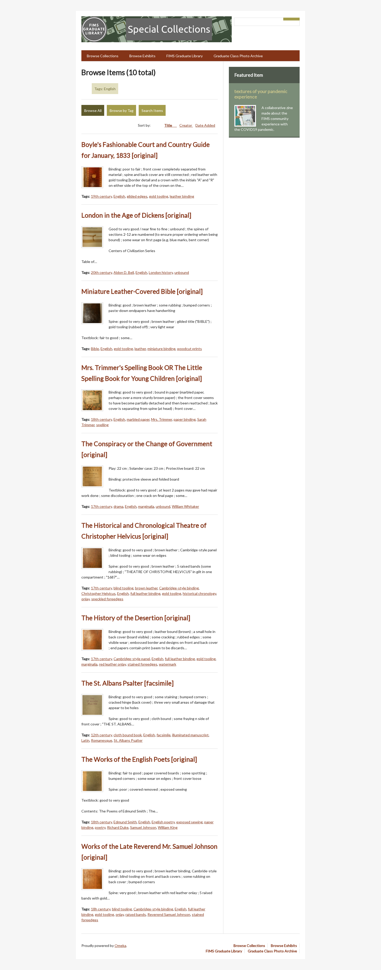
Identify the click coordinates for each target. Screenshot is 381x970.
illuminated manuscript (190, 735)
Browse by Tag (121, 110)
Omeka (120, 945)
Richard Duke (118, 827)
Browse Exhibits (142, 56)
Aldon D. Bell (124, 272)
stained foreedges (142, 664)
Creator (186, 125)
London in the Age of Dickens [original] (136, 215)
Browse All (93, 110)
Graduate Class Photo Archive (238, 56)
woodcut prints (189, 348)
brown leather (146, 588)
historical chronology (199, 593)
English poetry (163, 822)
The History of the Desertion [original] (135, 618)
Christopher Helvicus (98, 593)
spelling (102, 425)
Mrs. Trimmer (161, 419)
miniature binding (161, 348)
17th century (101, 506)
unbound (181, 272)
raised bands (135, 914)
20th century (101, 272)
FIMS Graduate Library (184, 56)
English (119, 196)
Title (168, 125)
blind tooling (123, 588)
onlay (85, 599)
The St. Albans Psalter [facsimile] (127, 683)
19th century (101, 196)
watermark (167, 664)
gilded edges (137, 196)
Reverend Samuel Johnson (168, 914)
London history (161, 272)
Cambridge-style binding (179, 588)
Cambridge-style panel (132, 659)
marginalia (146, 506)
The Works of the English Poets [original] (139, 759)
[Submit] (296, 19)
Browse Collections (102, 56)
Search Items (152, 110)
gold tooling (158, 196)
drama (118, 506)
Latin (85, 740)
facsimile (164, 735)
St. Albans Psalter (128, 740)
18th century (101, 419)
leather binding (182, 196)
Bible (95, 348)
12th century (101, 735)
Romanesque (101, 740)
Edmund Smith (125, 822)
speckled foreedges (107, 599)
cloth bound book (128, 735)
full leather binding (145, 593)
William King (168, 827)
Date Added (205, 125)
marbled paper (138, 419)
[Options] (287, 19)
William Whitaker (185, 506)
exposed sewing (189, 822)
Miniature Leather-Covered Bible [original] (142, 291)
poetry (100, 827)
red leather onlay (112, 664)
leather (140, 348)
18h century (100, 909)
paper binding (185, 419)
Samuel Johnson (143, 827)
